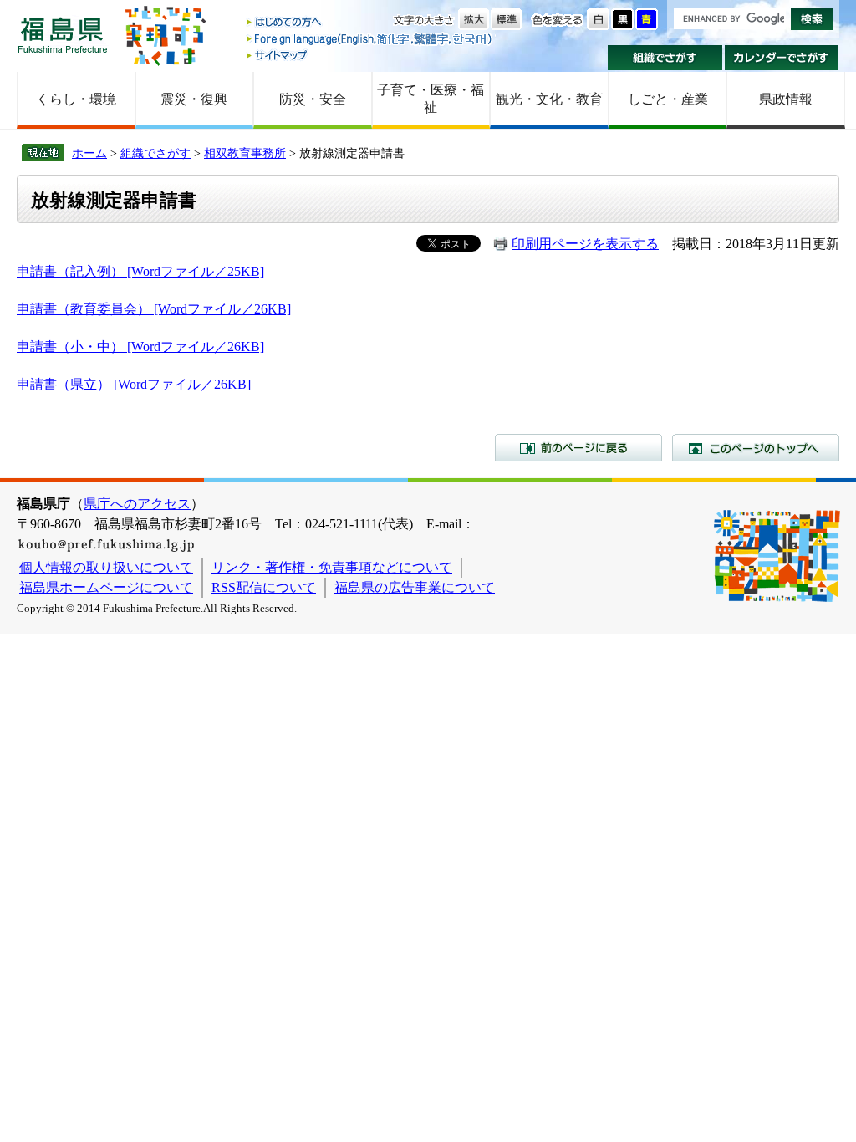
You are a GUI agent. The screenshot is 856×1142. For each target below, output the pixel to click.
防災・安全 (312, 99)
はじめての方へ (370, 23)
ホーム (89, 153)
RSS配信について (263, 587)
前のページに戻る (578, 447)
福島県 (63, 34)
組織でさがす (665, 57)
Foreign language (370, 39)
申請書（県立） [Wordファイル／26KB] (134, 384)
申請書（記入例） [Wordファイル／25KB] (140, 271)
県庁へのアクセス (137, 504)
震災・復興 (193, 99)
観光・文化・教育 (549, 99)
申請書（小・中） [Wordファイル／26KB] (140, 346)
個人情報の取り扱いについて (106, 567)
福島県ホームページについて (106, 587)
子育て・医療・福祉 (430, 99)
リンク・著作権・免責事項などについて (331, 567)
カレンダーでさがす (782, 57)
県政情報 (786, 99)
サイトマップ (370, 55)
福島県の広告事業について (414, 587)
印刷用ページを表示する (585, 244)
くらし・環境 (76, 99)
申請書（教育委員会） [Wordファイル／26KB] (154, 309)
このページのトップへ (755, 447)
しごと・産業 (668, 99)
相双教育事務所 (245, 153)
